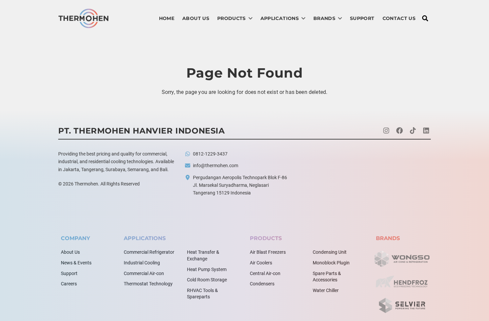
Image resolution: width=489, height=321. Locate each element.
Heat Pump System (207, 269)
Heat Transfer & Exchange (203, 255)
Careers (69, 283)
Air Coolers (261, 262)
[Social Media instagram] (386, 131)
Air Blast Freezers (268, 252)
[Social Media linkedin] (426, 131)
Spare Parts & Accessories (327, 277)
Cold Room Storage (207, 279)
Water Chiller (326, 290)
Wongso (402, 258)
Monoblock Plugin (331, 262)
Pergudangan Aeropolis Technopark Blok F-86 (240, 177)
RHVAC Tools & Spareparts (202, 294)
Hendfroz (402, 282)
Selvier (402, 305)
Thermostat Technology (148, 283)
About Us (195, 18)
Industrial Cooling (142, 262)
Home (166, 18)
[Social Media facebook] (399, 131)
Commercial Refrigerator (149, 252)
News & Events (76, 262)
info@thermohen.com (215, 165)
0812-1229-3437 (210, 154)
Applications (279, 18)
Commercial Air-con (144, 273)
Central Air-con (265, 273)
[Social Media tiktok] (412, 131)
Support (362, 18)
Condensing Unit (330, 252)
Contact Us (399, 18)
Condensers (262, 283)
